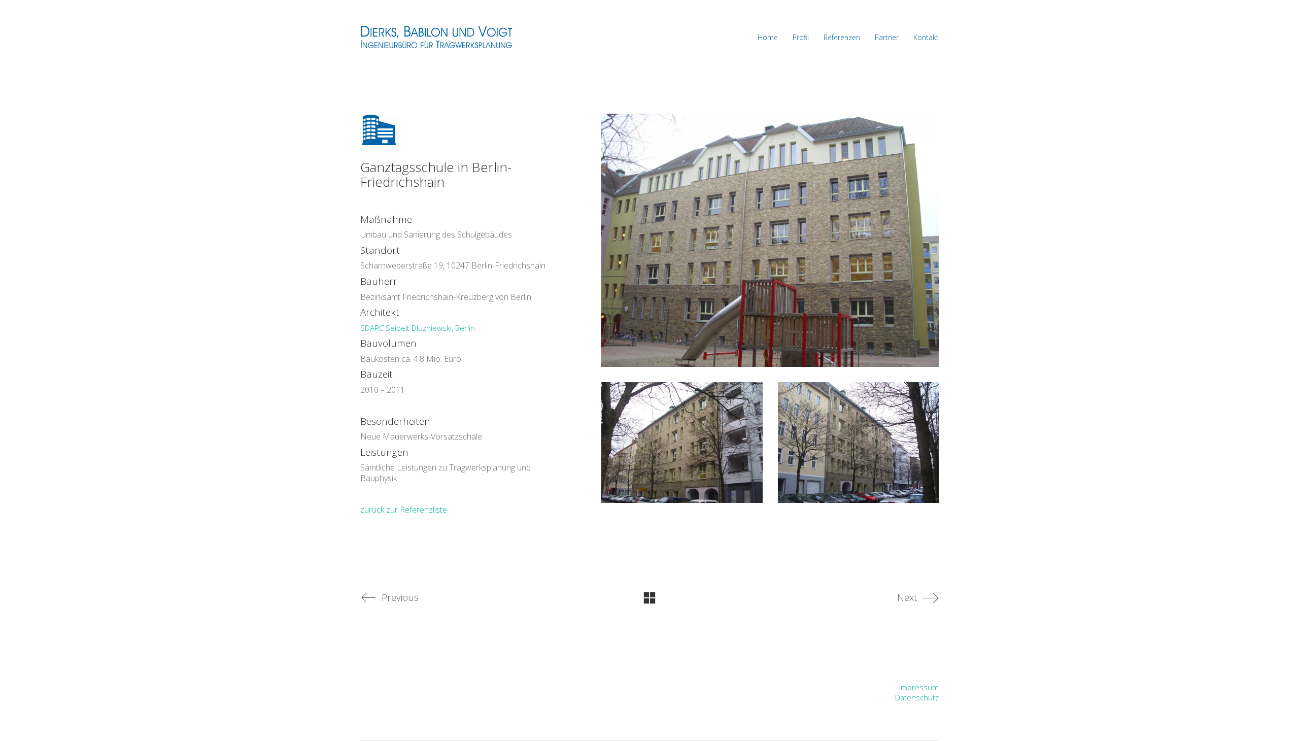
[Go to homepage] (436, 37)
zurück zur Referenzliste (403, 509)
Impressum (919, 687)
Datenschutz (917, 697)
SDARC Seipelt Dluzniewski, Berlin (417, 328)
